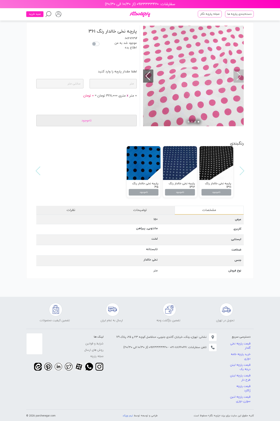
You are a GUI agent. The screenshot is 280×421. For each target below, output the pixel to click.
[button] (198, 122)
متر (132, 84)
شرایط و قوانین (94, 344)
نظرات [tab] (71, 210)
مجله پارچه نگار (210, 14)
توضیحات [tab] (140, 210)
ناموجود (216, 192)
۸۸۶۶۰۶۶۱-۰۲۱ (178, 347)
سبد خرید (35, 14)
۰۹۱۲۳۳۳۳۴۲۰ (157, 347)
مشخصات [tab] (209, 210)
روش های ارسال (94, 350)
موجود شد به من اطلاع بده (126, 45)
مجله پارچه (97, 356)
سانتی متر (74, 84)
